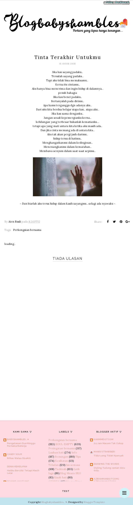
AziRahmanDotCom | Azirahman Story (106, 480)
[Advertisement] (68, 379)
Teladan (53, 465)
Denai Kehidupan (17, 466)
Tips (78, 456)
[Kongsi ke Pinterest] (121, 221)
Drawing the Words (106, 464)
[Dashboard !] (121, 4)
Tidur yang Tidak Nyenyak (108, 455)
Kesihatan (61, 460)
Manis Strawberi (104, 451)
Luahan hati (56, 452)
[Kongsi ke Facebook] (107, 221)
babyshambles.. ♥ (18, 439)
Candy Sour (14, 454)
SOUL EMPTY (64, 444)
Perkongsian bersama (27, 230)
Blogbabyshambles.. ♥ (54, 502)
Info (74, 452)
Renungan (61, 456)
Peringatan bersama (61, 448)
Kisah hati (60, 477)
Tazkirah (60, 469)
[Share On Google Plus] (127, 221)
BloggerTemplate (94, 502)
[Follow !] (109, 4)
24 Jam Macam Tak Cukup (108, 443)
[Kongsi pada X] (114, 221)
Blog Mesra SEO (70, 473)
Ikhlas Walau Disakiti (19, 458)
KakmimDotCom (103, 439)
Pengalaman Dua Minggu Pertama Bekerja (21, 444)
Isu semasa (73, 465)
